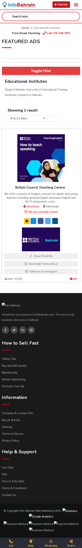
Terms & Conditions (14, 488)
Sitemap (7, 427)
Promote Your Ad (13, 386)
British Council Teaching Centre (40, 187)
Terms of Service (12, 434)
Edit (74, 278)
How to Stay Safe (13, 481)
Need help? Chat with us (43, 263)
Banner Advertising (13, 379)
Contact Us (9, 495)
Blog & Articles (11, 420)
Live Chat (8, 467)
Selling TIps (9, 359)
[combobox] (41, 16)
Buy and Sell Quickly (14, 365)
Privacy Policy (10, 440)
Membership (9, 372)
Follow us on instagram (43, 271)
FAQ (4, 474)
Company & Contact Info (17, 413)
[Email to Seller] (33, 221)
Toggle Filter (41, 71)
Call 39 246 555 (58, 33)
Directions (32, 206)
